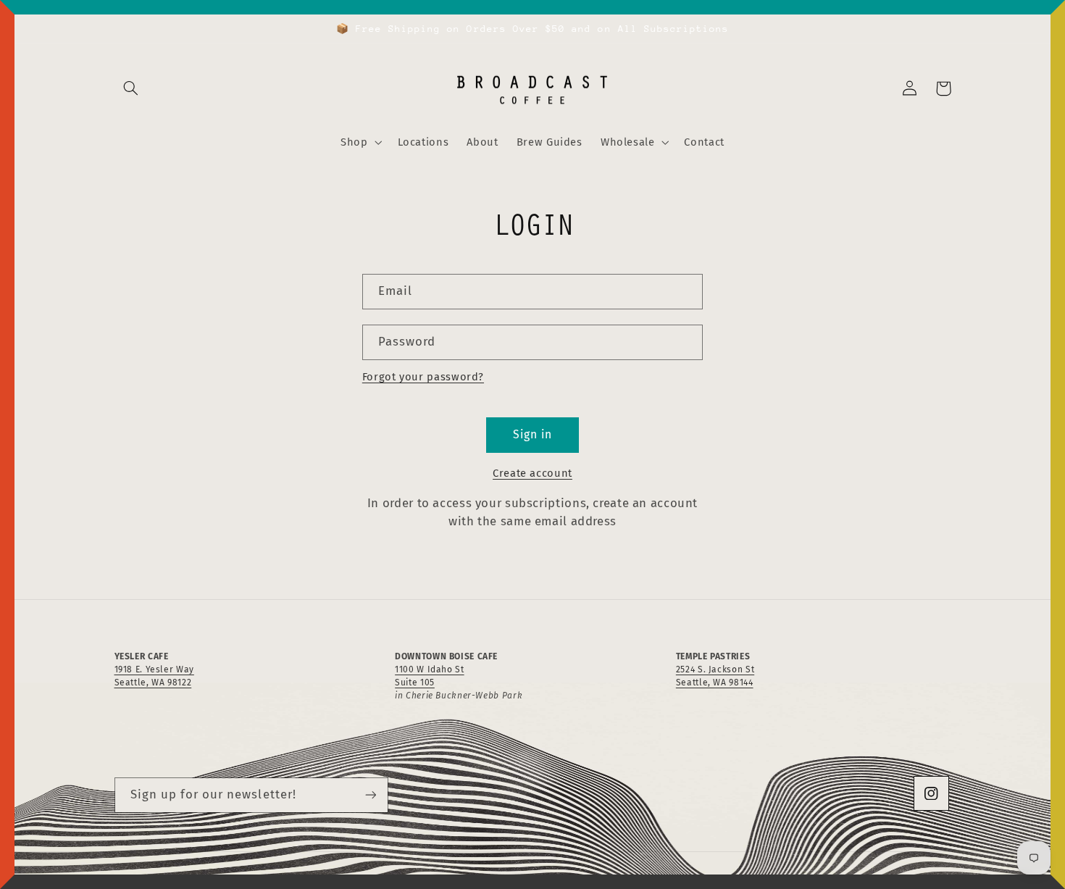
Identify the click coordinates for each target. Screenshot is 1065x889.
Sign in (532, 434)
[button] (131, 88)
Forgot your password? (423, 376)
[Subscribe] (370, 795)
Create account (532, 473)
